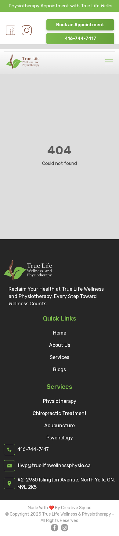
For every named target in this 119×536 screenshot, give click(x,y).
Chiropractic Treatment (60, 413)
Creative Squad (76, 507)
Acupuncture (59, 425)
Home (59, 333)
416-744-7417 (80, 38)
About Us (59, 345)
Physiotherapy (59, 401)
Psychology (59, 438)
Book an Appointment (80, 24)
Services (59, 357)
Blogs (59, 369)
